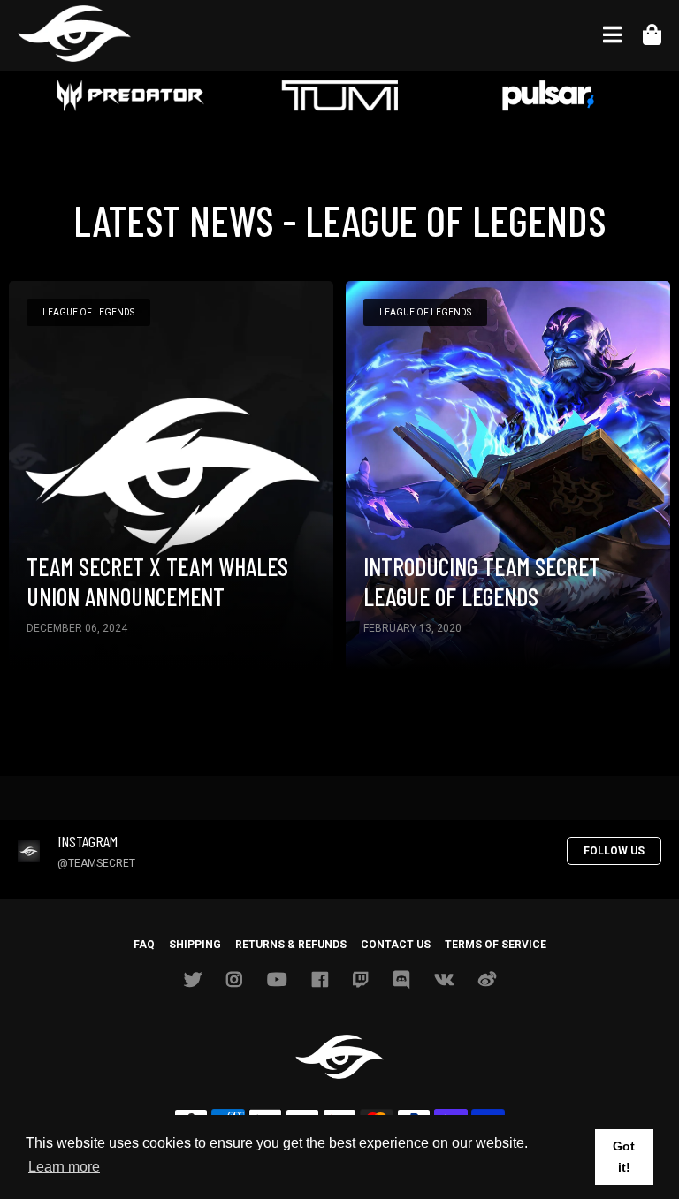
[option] (131, 97)
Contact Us (396, 944)
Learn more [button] (64, 1166)
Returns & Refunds (291, 944)
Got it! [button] (624, 1156)
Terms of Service (495, 944)
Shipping (195, 944)
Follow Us (614, 851)
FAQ (144, 944)
